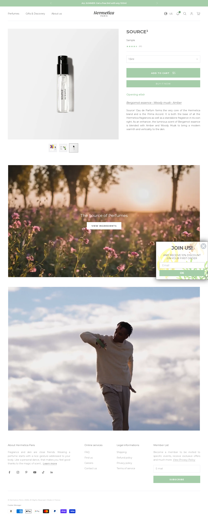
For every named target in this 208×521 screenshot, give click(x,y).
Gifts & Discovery (35, 13)
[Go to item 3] (73, 147)
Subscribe (176, 479)
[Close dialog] (203, 246)
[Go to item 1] (52, 147)
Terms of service (126, 468)
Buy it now (163, 83)
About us (57, 13)
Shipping (122, 452)
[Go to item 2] (63, 147)
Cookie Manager (14, 505)
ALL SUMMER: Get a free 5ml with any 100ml (104, 3)
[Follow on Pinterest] (26, 472)
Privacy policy (124, 463)
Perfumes (13, 13)
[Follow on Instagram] (18, 472)
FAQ (87, 452)
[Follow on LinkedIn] (51, 472)
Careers (88, 463)
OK (182, 273)
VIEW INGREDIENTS (104, 226)
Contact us (90, 468)
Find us (88, 457)
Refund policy (124, 457)
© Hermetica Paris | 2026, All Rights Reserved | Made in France (34, 500)
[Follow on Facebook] (9, 472)
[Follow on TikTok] (43, 472)
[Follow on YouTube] (34, 472)
